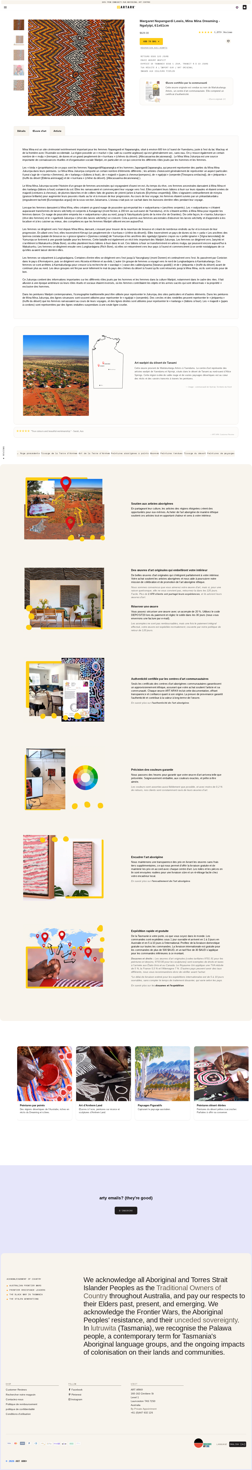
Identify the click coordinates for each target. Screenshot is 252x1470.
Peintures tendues (171, 453)
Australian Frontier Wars (25, 1285)
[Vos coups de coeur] (237, 7)
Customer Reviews (16, 1389)
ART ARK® (21, 1461)
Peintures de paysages (221, 453)
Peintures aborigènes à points (130, 453)
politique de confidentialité (20, 1409)
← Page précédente (28, 453)
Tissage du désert (195, 453)
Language (222, 1444)
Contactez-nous (14, 1399)
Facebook (76, 1389)
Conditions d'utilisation (18, 1414)
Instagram (76, 1399)
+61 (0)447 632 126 (142, 1412)
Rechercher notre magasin (20, 1394)
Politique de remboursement (21, 1404)
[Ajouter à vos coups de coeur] (228, 41)
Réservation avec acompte (154, 47)
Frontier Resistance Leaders (27, 1289)
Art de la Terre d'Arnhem (94, 453)
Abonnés (154, 453)
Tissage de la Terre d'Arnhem (59, 453)
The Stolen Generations (24, 1298)
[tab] (21, 131)
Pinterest (76, 1394)
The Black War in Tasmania (26, 1294)
